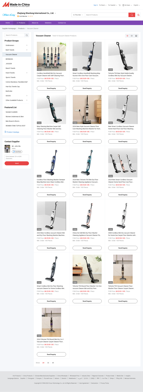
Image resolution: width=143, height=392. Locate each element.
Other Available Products (14, 100)
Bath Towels (10, 50)
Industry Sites (86, 376)
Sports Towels (10, 77)
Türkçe (112, 378)
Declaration (94, 383)
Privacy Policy (104, 383)
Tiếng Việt (119, 378)
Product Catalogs (13, 132)
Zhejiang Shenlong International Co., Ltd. (35, 13)
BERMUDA (9, 59)
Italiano (57, 378)
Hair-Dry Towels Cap (13, 86)
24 (43, 363)
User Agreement (84, 383)
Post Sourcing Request (138, 15)
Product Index (110, 376)
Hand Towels (10, 73)
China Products (28, 376)
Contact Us (62, 23)
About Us (35, 23)
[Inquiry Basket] (120, 5)
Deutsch (64, 378)
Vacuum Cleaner (11, 54)
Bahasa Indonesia (130, 378)
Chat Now (18, 152)
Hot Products (17, 376)
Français (39, 378)
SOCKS (8, 96)
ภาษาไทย (104, 378)
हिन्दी (98, 378)
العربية (80, 378)
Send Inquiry (51, 88)
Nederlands (72, 378)
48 (53, 363)
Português (31, 378)
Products (22, 23)
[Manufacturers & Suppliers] (16, 4)
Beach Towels (10, 68)
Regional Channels (98, 376)
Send (17, 163)
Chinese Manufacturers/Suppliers (45, 376)
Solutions (48, 23)
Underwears (10, 45)
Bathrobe (9, 91)
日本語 (92, 378)
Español (22, 378)
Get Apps (127, 5)
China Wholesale (62, 376)
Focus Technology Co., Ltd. (57, 383)
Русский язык (48, 378)
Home (8, 23)
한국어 (86, 378)
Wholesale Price (74, 376)
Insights (128, 376)
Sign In (96, 5)
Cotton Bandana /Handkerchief (16, 82)
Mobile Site (120, 376)
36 (48, 363)
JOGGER (9, 64)
